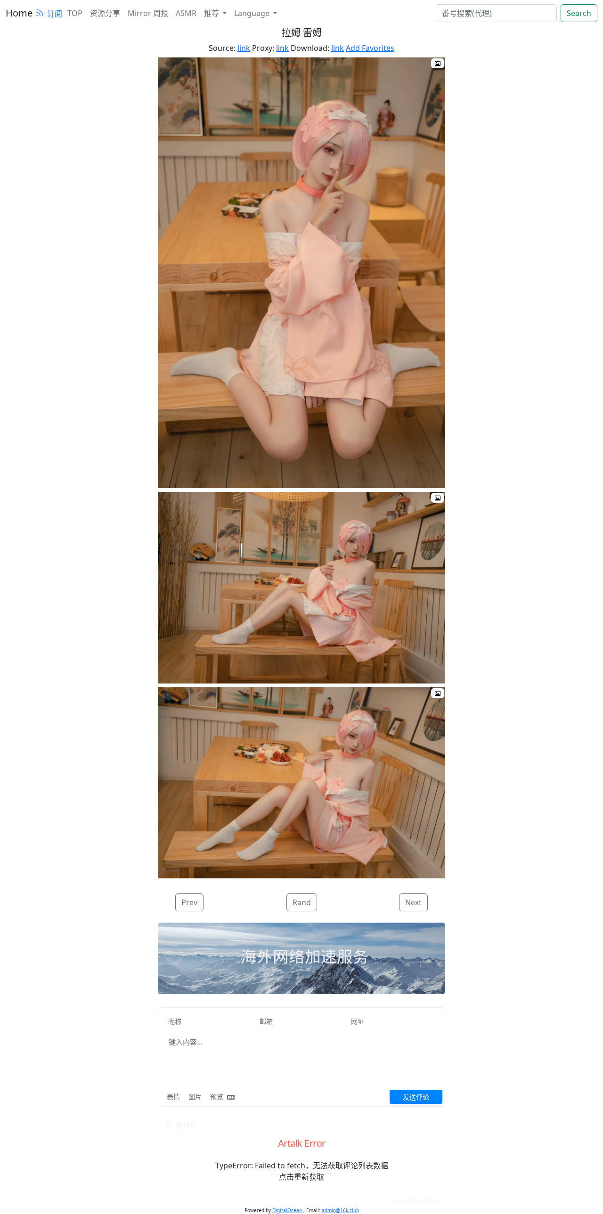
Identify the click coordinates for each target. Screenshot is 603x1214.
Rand (302, 902)
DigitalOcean (287, 1210)
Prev (189, 902)
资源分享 (105, 13)
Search (579, 13)
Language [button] (252, 13)
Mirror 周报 (148, 13)
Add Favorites (370, 48)
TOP (74, 13)
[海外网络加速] (301, 959)
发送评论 (416, 1097)
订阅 (54, 13)
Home (19, 13)
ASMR (186, 13)
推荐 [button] (212, 13)
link (243, 48)
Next (413, 902)
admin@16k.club (340, 1210)
